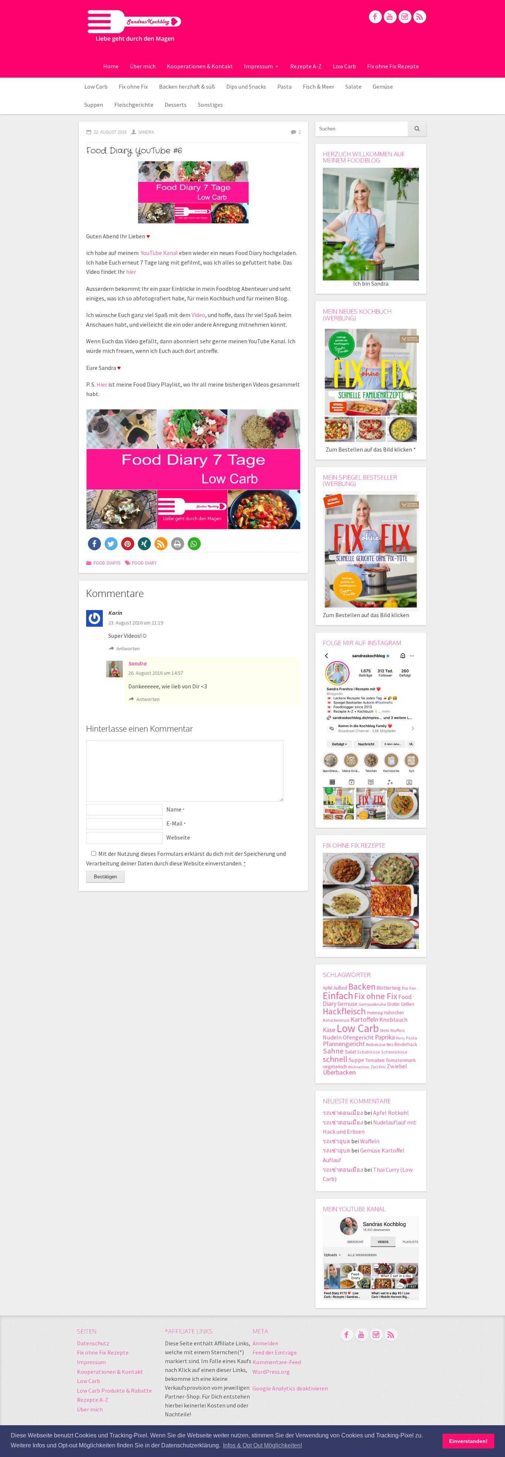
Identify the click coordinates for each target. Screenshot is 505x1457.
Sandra (146, 132)
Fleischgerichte (133, 104)
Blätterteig (389, 987)
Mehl (384, 1030)
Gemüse (383, 86)
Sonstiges (210, 104)
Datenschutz (93, 1343)
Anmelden (265, 1343)
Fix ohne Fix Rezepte (393, 66)
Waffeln (369, 1141)
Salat (350, 1051)
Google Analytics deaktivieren (290, 1388)
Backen (362, 986)
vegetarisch (335, 1066)
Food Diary (144, 563)
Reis (389, 1044)
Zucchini (378, 1066)
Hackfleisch (344, 1011)
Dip (405, 988)
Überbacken (339, 1072)
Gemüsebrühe (372, 1004)
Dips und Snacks (246, 86)
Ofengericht (358, 1037)
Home (111, 66)
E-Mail (176, 823)
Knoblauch (393, 1020)
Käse (329, 1030)
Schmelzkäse (394, 1052)
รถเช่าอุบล (336, 1141)
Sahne (333, 1051)
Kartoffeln (364, 1019)
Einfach (338, 995)
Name (175, 809)
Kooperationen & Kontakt (200, 66)
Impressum (258, 66)
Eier (412, 988)
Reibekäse (375, 1044)
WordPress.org (271, 1371)
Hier (101, 384)
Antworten (128, 648)
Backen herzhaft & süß (187, 86)
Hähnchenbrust (336, 1020)
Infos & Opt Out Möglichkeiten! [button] (262, 1445)
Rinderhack (405, 1044)
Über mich (143, 66)
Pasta (284, 86)
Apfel (327, 988)
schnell (335, 1059)
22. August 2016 (110, 132)
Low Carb (344, 66)
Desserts (176, 104)
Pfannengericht (344, 1043)
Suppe (356, 1059)
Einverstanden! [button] (468, 1441)
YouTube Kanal (159, 252)
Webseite (178, 837)
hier (131, 271)
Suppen (93, 104)
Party (400, 1038)
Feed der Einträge (275, 1352)
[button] (94, 543)
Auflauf (340, 988)
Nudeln (332, 1037)
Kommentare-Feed (277, 1362)
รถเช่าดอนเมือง (343, 1112)
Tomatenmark (401, 1060)
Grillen (407, 1004)
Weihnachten (358, 1067)
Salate (353, 86)
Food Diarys (107, 563)
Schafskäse (368, 1052)
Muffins (397, 1030)
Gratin (393, 1004)
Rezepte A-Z (306, 66)
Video (198, 315)
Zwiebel (397, 1066)
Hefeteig (375, 1012)
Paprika (385, 1037)
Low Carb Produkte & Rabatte (114, 1390)
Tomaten (374, 1060)
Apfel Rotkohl (391, 1112)
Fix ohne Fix (133, 86)
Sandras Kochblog (134, 25)
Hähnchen (394, 1013)
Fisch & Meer (318, 86)
